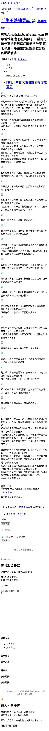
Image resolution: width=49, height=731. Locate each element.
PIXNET (12, 691)
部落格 (9, 68)
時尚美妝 (22, 59)
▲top (3, 519)
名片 (8, 71)
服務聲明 (28, 694)
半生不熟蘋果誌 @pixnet (24, 20)
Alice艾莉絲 (6, 492)
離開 (15, 726)
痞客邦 (22, 507)
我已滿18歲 (6, 726)
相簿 (8, 65)
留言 (28, 507)
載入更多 (5, 524)
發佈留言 (5, 540)
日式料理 (21, 514)
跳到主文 (5, 28)
